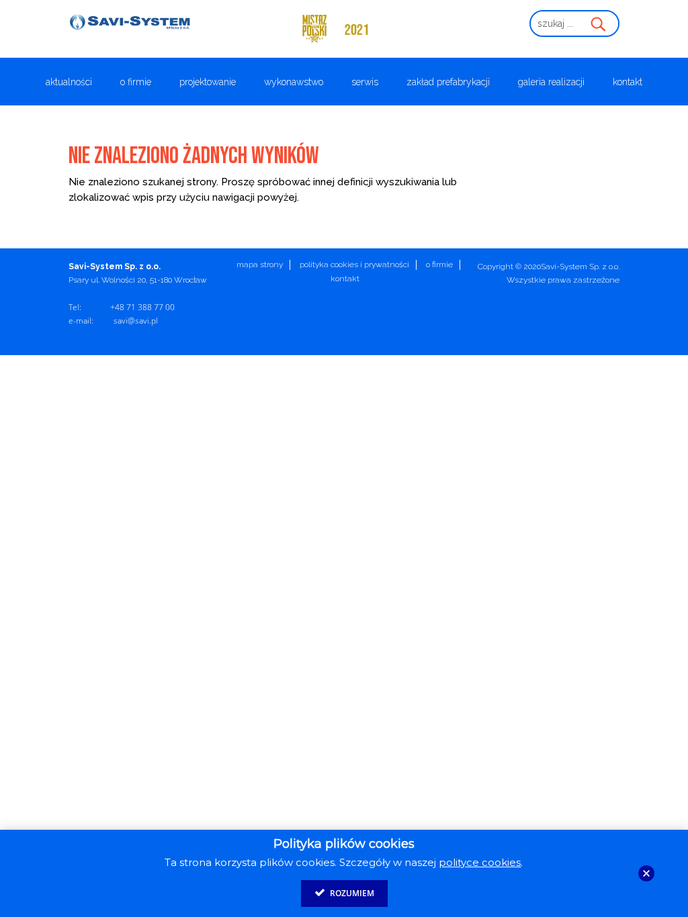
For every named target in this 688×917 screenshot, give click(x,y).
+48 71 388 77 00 (142, 307)
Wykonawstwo (293, 82)
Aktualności (69, 82)
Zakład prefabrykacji (448, 82)
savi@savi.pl (136, 320)
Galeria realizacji (551, 82)
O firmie (135, 82)
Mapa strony (259, 264)
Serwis (364, 82)
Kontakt (627, 82)
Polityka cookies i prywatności (354, 264)
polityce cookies (480, 862)
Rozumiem (351, 893)
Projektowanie (207, 82)
